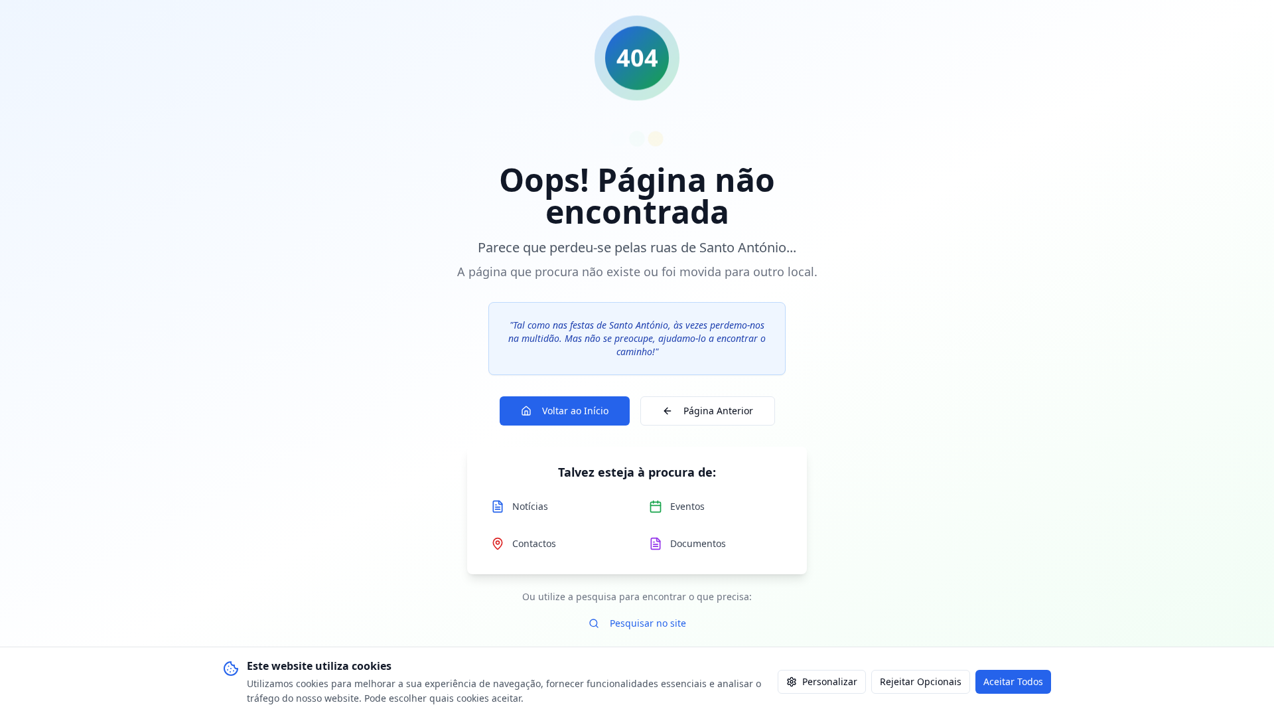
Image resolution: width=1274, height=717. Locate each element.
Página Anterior (718, 410)
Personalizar (829, 681)
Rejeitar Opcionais (920, 681)
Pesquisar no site (648, 623)
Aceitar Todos (1013, 681)
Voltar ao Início (575, 410)
